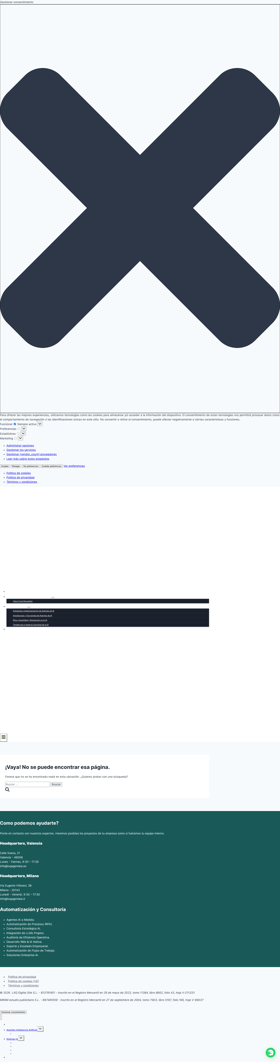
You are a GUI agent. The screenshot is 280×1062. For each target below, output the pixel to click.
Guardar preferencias (51, 466)
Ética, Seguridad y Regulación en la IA (30, 620)
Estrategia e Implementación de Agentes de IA (33, 611)
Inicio (11, 591)
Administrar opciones (20, 445)
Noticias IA (12, 1039)
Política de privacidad (20, 477)
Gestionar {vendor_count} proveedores (31, 454)
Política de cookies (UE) (23, 981)
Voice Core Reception (23, 601)
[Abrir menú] (3, 738)
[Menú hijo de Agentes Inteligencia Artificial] (53, 597)
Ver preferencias (30, 466)
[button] (140, 208)
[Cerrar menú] (1, 1017)
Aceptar (5, 466)
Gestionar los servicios (21, 450)
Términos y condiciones (21, 481)
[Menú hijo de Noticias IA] (29, 607)
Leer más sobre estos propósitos (27, 458)
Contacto (14, 629)
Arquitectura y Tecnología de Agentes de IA (32, 615)
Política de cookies (18, 473)
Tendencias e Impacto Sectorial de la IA (31, 624)
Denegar (16, 466)
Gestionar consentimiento (13, 1012)
